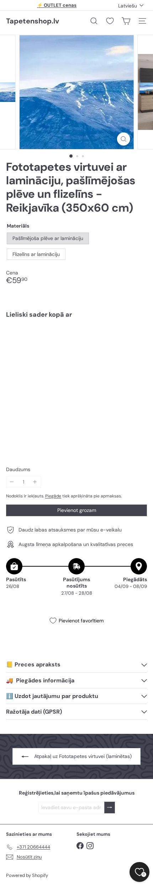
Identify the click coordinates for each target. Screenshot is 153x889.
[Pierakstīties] (109, 807)
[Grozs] (126, 21)
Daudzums (18, 470)
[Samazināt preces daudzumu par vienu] (12, 482)
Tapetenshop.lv (32, 21)
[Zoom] (123, 139)
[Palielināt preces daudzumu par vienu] (35, 482)
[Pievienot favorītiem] (137, 338)
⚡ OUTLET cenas (56, 5)
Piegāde (53, 496)
